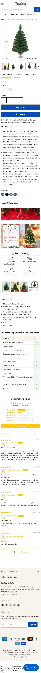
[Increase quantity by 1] (20, 100)
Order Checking (9, 346)
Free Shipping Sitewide (11, 358)
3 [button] (21, 552)
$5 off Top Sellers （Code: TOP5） (15, 385)
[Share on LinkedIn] (11, 194)
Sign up (33, 624)
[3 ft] (10, 92)
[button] (5, 66)
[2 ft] (4, 92)
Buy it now (20, 114)
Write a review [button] (20, 426)
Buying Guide (8, 373)
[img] (5, 440)
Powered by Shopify (20, 657)
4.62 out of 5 (26, 403)
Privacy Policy (19, 652)
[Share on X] (7, 194)
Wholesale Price (9, 365)
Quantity (4, 95)
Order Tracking (18, 650)
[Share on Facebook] (2, 194)
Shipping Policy (30, 650)
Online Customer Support (12, 369)
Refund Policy (8, 652)
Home (3, 20)
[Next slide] (38, 66)
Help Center (7, 650)
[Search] (37, 9)
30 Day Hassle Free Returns (13, 342)
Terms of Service (31, 652)
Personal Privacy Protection (13, 350)
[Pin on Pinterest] (15, 194)
